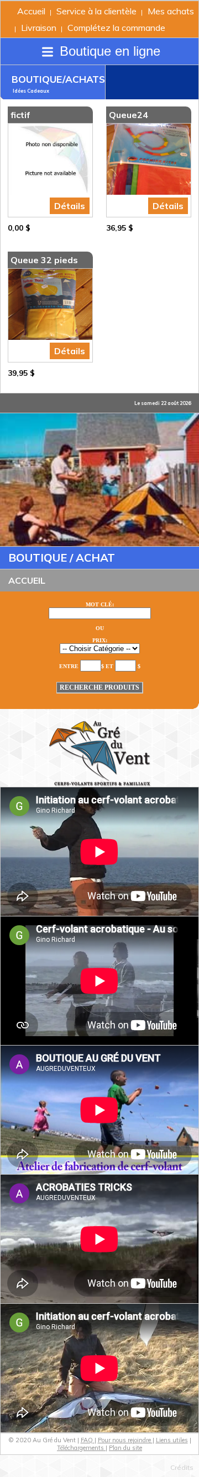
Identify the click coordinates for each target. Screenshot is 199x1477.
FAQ (88, 1440)
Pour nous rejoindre (125, 1440)
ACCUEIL (26, 580)
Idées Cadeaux (31, 91)
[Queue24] (149, 159)
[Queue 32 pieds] (50, 304)
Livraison (38, 27)
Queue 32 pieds (44, 259)
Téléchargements (81, 1448)
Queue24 (128, 114)
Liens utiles (172, 1440)
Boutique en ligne (108, 51)
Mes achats (171, 11)
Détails (69, 205)
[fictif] (50, 159)
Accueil (31, 11)
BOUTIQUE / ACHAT (61, 557)
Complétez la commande (116, 27)
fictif (20, 114)
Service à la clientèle (96, 11)
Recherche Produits (99, 687)
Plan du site (125, 1448)
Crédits (181, 1467)
